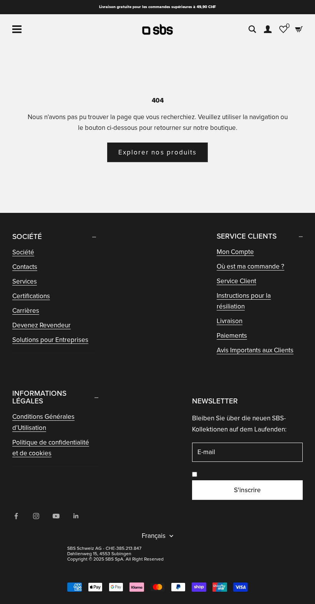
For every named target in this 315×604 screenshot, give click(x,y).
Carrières (25, 311)
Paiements (232, 336)
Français (154, 536)
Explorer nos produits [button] (157, 152)
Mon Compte (235, 252)
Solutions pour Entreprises (50, 340)
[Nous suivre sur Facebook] (16, 516)
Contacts (24, 267)
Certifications (31, 296)
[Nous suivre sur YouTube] (56, 516)
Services (24, 281)
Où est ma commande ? (250, 266)
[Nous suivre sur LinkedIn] (76, 516)
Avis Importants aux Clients (255, 350)
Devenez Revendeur (41, 325)
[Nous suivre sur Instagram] (36, 516)
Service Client (236, 281)
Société (23, 252)
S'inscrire (247, 490)
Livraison (229, 321)
